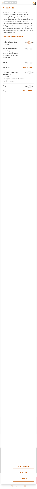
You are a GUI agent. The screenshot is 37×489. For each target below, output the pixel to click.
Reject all (23, 472)
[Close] (34, 3)
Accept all (23, 479)
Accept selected (23, 466)
